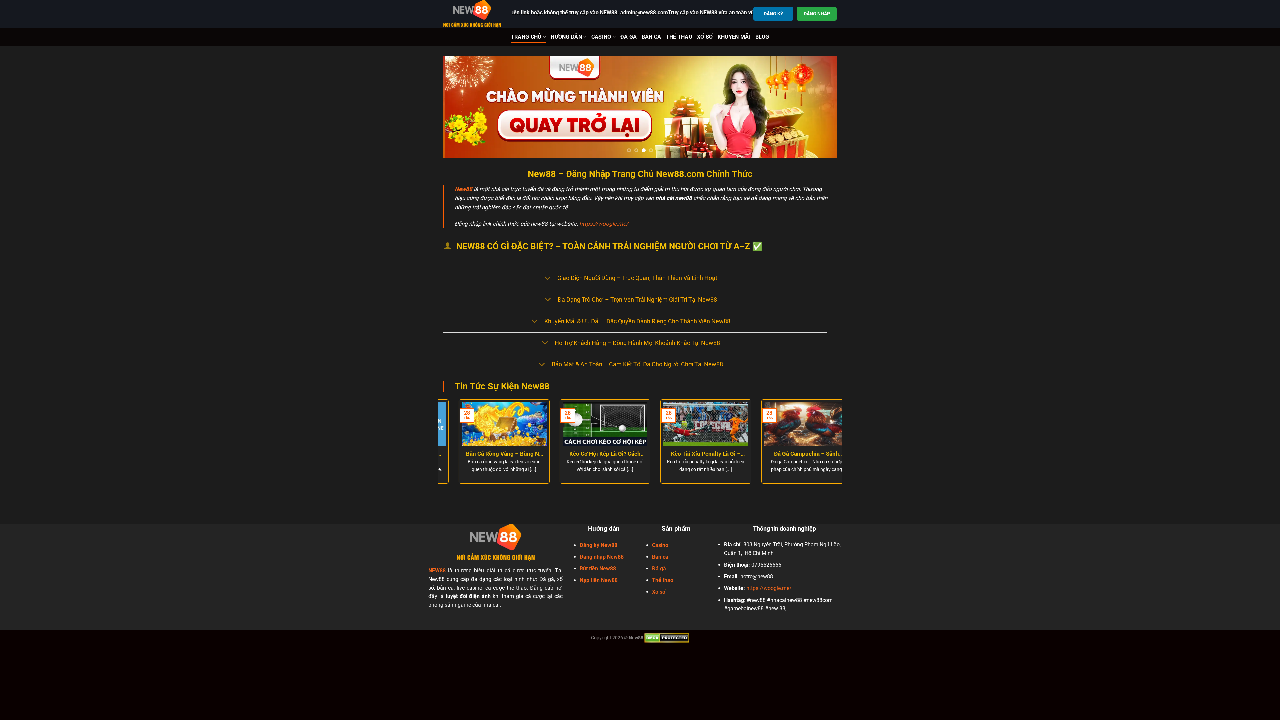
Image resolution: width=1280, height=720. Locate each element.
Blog (762, 37)
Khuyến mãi (734, 37)
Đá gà (659, 568)
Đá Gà (628, 37)
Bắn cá (660, 556)
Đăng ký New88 (598, 545)
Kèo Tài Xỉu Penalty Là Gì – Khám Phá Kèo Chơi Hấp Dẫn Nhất (690, 454)
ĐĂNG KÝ (773, 13)
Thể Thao (679, 37)
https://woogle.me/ (603, 223)
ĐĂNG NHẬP (817, 13)
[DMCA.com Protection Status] (666, 637)
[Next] (820, 107)
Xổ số (658, 592)
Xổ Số (705, 37)
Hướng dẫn (566, 37)
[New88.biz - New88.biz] (472, 14)
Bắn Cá (651, 37)
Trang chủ (526, 37)
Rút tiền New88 (598, 568)
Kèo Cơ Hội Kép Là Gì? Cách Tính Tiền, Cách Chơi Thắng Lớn (590, 454)
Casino (601, 37)
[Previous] (460, 107)
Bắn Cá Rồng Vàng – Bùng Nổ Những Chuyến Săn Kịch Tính (489, 454)
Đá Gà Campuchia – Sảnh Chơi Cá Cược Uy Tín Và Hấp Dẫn (791, 454)
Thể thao (662, 580)
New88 (463, 189)
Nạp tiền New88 (599, 580)
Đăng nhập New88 (602, 556)
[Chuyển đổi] (547, 278)
